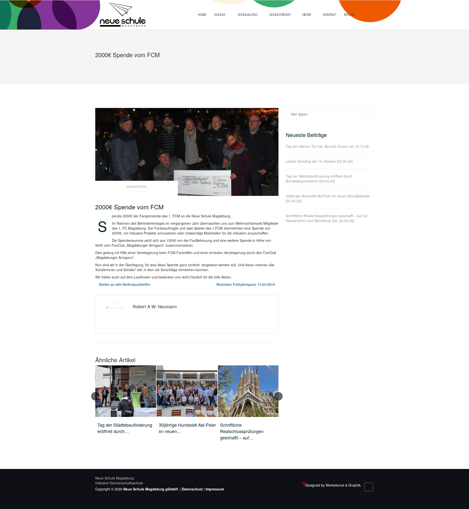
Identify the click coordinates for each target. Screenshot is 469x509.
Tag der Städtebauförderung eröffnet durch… (124, 428)
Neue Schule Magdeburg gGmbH (150, 489)
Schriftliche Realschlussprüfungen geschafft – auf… (242, 431)
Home (202, 14)
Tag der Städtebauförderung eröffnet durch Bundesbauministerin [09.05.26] (319, 178)
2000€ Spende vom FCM (129, 206)
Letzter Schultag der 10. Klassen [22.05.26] (319, 161)
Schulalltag (247, 14)
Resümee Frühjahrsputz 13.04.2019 (245, 284)
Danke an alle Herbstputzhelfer (124, 284)
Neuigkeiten (137, 187)
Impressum (215, 489)
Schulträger (279, 14)
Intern (349, 14)
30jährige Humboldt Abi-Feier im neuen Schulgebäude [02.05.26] (328, 198)
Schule (219, 14)
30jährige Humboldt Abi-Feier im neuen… (187, 428)
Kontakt (329, 14)
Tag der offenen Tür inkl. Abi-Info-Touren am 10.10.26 (327, 146)
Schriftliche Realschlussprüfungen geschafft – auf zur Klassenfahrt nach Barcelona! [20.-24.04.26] (327, 218)
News (306, 14)
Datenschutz (192, 489)
